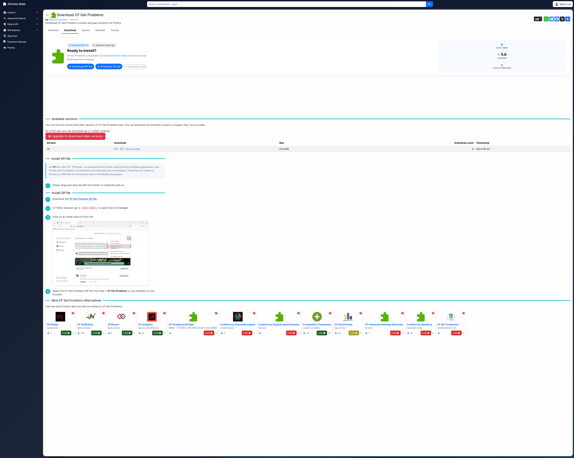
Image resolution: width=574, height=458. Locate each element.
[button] (563, 4)
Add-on (74, 19)
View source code (136, 66)
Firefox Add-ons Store (126, 55)
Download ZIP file (110, 66)
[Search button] (429, 4)
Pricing (11, 47)
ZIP (121, 148)
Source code (133, 148)
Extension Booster (16, 41)
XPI (116, 148)
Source (86, 30)
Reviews (100, 30)
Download (70, 30)
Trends (115, 30)
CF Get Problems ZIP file (83, 198)
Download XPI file (81, 66)
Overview (53, 30)
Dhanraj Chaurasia (58, 19)
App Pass (12, 36)
